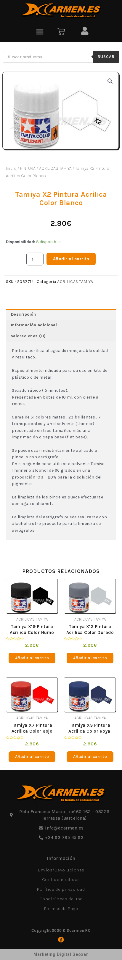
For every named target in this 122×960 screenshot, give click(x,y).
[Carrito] (61, 31)
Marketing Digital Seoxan (61, 954)
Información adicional (34, 325)
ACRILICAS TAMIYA (55, 168)
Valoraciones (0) (28, 336)
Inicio (11, 168)
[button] (40, 32)
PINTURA (28, 168)
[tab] (61, 314)
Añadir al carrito (71, 259)
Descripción (23, 314)
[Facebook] (61, 940)
